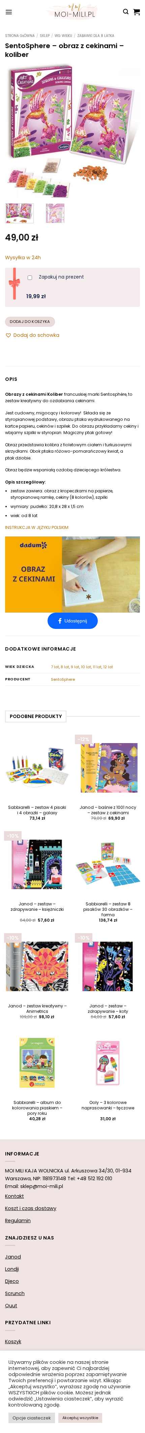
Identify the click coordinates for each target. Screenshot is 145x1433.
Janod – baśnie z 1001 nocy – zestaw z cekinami (108, 810)
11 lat (97, 667)
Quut (11, 1305)
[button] (8, 12)
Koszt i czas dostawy (30, 1208)
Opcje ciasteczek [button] (31, 1418)
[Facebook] (73, 621)
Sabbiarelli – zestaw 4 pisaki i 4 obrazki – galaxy (37, 810)
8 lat (65, 667)
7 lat (55, 667)
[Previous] (16, 130)
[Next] (129, 130)
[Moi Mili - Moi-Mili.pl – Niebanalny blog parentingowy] (72, 11)
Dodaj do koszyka (30, 321)
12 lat (108, 667)
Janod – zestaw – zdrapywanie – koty (108, 1008)
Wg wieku (63, 35)
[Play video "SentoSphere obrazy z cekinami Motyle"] (72, 574)
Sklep (45, 35)
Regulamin (18, 1220)
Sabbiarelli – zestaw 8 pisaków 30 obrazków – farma (108, 909)
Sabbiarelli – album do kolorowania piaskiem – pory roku (37, 1108)
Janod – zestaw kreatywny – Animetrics (37, 1008)
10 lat (86, 667)
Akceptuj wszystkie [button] (80, 1417)
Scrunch (15, 1293)
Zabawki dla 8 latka (95, 35)
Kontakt (14, 1196)
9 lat (75, 667)
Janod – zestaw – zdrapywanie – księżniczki (37, 906)
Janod (13, 1256)
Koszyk (13, 1341)
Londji (12, 1269)
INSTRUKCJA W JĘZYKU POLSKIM (36, 527)
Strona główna (20, 35)
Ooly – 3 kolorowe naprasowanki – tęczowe (108, 1105)
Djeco (12, 1281)
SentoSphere (63, 679)
